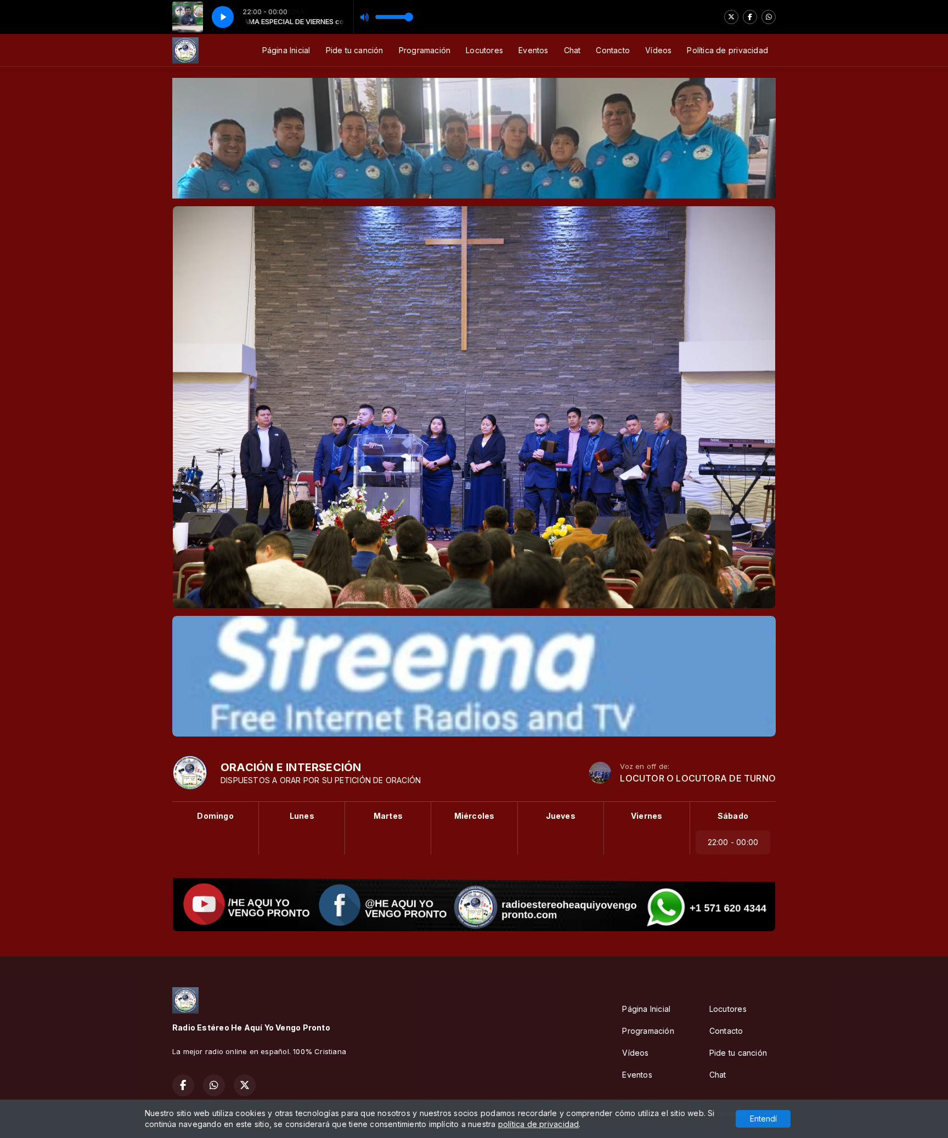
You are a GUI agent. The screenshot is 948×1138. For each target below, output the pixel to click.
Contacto (613, 50)
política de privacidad (538, 1124)
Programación (425, 50)
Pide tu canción (354, 50)
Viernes (646, 815)
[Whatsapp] (768, 17)
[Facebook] (750, 17)
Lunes (302, 815)
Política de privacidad (727, 50)
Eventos (533, 50)
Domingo (215, 815)
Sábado (733, 815)
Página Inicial (286, 50)
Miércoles (474, 815)
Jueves (560, 815)
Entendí (763, 1118)
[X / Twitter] (731, 17)
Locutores (484, 50)
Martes (388, 815)
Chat (572, 50)
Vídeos (658, 50)
